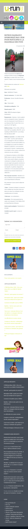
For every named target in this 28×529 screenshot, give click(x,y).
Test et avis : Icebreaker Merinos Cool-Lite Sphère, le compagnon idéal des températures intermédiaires (13, 313)
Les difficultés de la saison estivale (12, 318)
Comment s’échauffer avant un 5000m (13, 302)
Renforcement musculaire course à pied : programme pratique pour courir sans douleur (14, 439)
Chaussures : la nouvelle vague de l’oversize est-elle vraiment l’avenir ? (13, 471)
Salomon (21, 84)
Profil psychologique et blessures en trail (13, 427)
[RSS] (23, 248)
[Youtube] (20, 248)
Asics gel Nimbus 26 (10, 502)
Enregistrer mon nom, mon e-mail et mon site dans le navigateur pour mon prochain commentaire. (14, 236)
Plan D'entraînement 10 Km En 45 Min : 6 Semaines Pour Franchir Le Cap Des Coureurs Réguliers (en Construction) (14, 453)
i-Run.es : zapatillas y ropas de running (14, 516)
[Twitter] (17, 248)
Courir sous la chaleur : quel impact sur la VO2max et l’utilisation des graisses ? (13, 328)
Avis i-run (7, 504)
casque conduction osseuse (12, 506)
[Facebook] (14, 248)
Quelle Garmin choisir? (11, 522)
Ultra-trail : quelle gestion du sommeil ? (13, 294)
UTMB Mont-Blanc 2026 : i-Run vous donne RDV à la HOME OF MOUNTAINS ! (13, 289)
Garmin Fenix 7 (9, 508)
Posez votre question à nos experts (12, 278)
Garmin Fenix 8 (9, 510)
